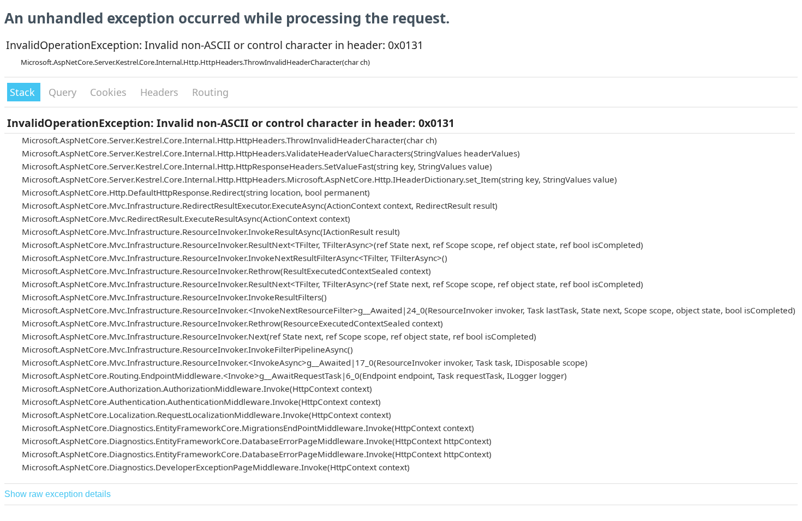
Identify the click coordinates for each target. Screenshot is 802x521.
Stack (24, 92)
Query (64, 92)
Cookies (109, 92)
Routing (210, 92)
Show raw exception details (57, 494)
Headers (160, 92)
